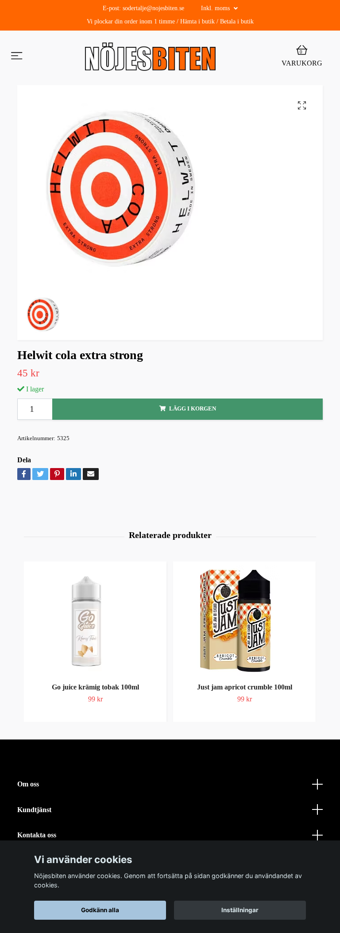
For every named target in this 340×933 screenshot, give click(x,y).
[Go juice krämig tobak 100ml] (95, 620)
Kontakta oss (36, 835)
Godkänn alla (100, 910)
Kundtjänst (34, 809)
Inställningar (240, 910)
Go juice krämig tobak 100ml (95, 687)
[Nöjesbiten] (150, 56)
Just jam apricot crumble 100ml (244, 687)
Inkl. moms (216, 8)
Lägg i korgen (192, 409)
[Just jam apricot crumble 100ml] (244, 620)
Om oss (28, 784)
